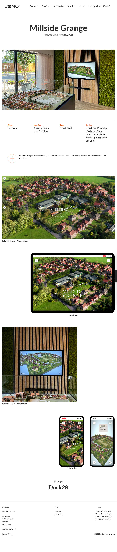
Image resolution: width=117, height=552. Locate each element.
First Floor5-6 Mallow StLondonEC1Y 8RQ (7, 520)
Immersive (59, 6)
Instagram (58, 514)
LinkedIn (58, 511)
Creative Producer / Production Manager (104, 512)
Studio (70, 6)
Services (46, 6)
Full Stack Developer (104, 519)
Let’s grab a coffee (98, 6)
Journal (81, 6)
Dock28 (58, 487)
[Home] (12, 6)
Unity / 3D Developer (104, 516)
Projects (34, 6)
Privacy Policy (7, 534)
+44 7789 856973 (9, 529)
